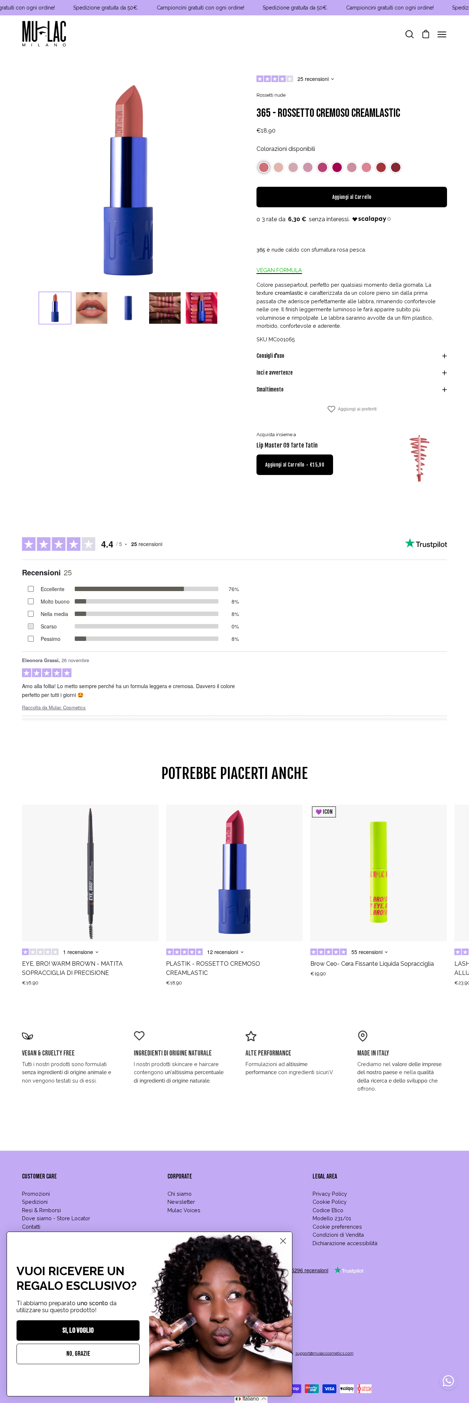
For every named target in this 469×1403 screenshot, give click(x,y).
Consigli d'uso (270, 355)
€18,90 (174, 983)
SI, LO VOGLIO (78, 1330)
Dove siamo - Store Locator (56, 1218)
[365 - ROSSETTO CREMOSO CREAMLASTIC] (54, 308)
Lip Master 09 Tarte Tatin (287, 445)
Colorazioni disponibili (285, 148)
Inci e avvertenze (274, 372)
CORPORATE (179, 1176)
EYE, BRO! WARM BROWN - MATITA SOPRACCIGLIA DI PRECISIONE (72, 968)
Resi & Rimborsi (41, 1210)
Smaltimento (270, 389)
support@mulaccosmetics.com (324, 1353)
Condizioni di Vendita (338, 1235)
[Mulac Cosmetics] (44, 34)
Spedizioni (35, 1202)
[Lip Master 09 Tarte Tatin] (419, 458)
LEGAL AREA (325, 1176)
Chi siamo (179, 1194)
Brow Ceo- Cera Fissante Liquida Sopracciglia (372, 963)
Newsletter (181, 1202)
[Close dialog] (283, 1241)
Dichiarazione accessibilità (345, 1243)
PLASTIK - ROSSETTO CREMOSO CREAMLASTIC (213, 968)
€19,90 (318, 973)
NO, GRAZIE (78, 1354)
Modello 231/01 (332, 1218)
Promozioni (36, 1194)
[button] (263, 167)
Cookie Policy (330, 1202)
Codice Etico (328, 1210)
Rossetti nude (270, 95)
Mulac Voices (183, 1210)
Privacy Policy (330, 1194)
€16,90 (30, 983)
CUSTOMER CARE (39, 1176)
